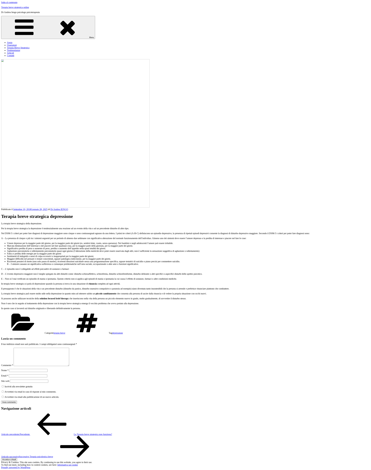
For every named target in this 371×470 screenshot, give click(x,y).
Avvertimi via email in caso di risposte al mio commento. (30, 392)
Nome (5, 370)
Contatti (10, 55)
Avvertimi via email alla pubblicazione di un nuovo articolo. (31, 397)
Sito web (5, 381)
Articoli (10, 53)
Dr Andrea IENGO (59, 209)
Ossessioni (12, 45)
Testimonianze (13, 50)
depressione (117, 333)
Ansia (9, 42)
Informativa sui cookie (67, 465)
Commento (7, 365)
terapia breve (59, 333)
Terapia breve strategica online (15, 7)
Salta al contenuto (9, 2)
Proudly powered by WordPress (15, 467)
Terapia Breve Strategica (18, 47)
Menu (91, 37)
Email (4, 375)
